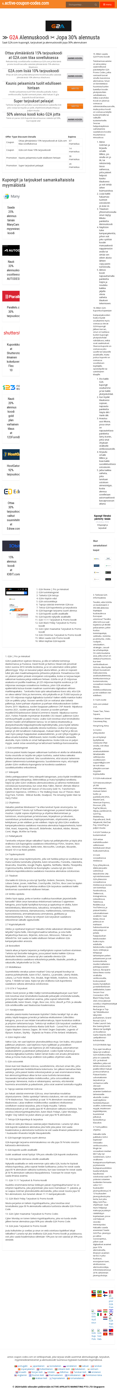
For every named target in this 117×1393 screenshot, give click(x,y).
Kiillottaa (63, 1372)
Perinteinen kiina (93, 1375)
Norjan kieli (37, 1372)
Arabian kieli (41, 1378)
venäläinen (71, 1366)
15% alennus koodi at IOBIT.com (13, 565)
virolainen (96, 1372)
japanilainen (38, 1366)
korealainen (55, 1366)
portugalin (22, 1366)
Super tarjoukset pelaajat (33, 101)
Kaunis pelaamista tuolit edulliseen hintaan (33, 85)
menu (108, 4)
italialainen (79, 1369)
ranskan (97, 1366)
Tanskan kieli (79, 1372)
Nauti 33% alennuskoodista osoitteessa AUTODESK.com (17, 270)
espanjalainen (27, 1369)
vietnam (94, 1369)
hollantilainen (46, 1369)
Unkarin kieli (63, 1369)
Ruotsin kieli (37, 1375)
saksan (85, 1366)
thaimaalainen (55, 1375)
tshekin (51, 1372)
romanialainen (76, 1378)
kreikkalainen (74, 1375)
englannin (22, 1375)
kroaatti (22, 1372)
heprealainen (58, 1378)
